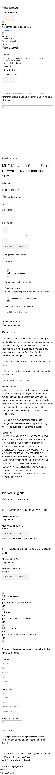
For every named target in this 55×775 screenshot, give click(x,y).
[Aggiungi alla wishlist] (12, 504)
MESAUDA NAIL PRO (12, 526)
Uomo (4, 682)
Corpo (4, 668)
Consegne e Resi (9, 702)
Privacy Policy (8, 711)
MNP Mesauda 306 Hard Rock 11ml (25, 510)
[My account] (3, 51)
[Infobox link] (27, 595)
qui (29, 312)
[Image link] (18, 643)
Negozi (5, 693)
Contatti (5, 698)
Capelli (5, 663)
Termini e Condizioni (10, 707)
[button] (15, 534)
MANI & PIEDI (18, 93)
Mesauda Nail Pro (10, 516)
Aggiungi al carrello (15, 247)
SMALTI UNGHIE (37, 93)
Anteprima (5, 504)
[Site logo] (10, 8)
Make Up (6, 673)
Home (5, 93)
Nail (3, 677)
